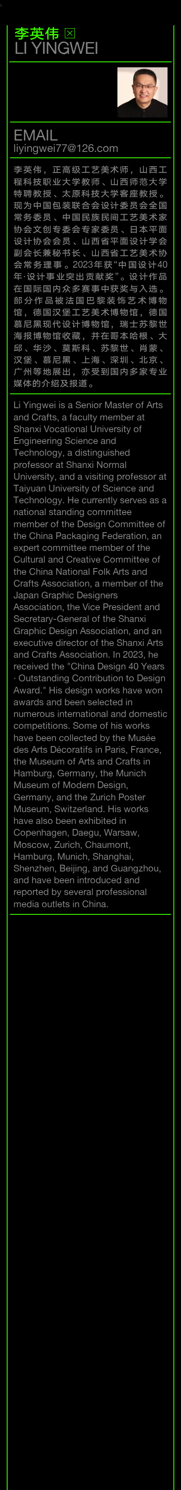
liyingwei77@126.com (65, 147)
